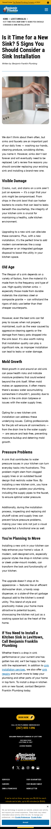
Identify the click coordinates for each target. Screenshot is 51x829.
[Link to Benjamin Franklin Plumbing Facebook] (13, 768)
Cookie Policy (36, 817)
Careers (5, 784)
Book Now (23, 717)
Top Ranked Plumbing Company (23, 2)
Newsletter (31, 789)
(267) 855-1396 (25, 728)
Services (6, 780)
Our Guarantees (33, 780)
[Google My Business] (37, 768)
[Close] (47, 806)
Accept (25, 822)
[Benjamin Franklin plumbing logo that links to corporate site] (10, 10)
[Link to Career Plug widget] (32, 768)
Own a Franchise (9, 789)
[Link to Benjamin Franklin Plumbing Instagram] (27, 768)
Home (5, 19)
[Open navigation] (46, 9)
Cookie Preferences (22, 817)
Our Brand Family (34, 784)
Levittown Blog (18, 19)
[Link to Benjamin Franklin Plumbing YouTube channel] (23, 768)
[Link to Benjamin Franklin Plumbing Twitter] (18, 768)
